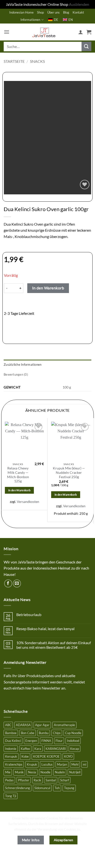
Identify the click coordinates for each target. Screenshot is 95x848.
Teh (57, 788)
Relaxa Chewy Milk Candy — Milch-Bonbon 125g (18, 474)
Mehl (74, 764)
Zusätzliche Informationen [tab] (22, 364)
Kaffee (25, 749)
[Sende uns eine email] (17, 583)
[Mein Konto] (80, 32)
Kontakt (78, 12)
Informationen (30, 20)
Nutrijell (74, 772)
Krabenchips (13, 764)
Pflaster (23, 780)
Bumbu (43, 733)
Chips (57, 733)
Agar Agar (42, 725)
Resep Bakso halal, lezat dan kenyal (45, 628)
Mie (7, 772)
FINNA (46, 741)
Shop (40, 12)
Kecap (74, 749)
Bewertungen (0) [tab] (16, 374)
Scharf (64, 780)
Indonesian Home (21, 12)
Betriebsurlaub (28, 614)
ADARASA (23, 725)
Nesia (32, 772)
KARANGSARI (56, 749)
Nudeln (60, 772)
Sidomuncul (42, 788)
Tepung (69, 788)
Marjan (62, 764)
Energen (31, 741)
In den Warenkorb (48, 288)
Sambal (51, 780)
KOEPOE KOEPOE (46, 756)
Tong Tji (10, 796)
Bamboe (11, 733)
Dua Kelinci (13, 741)
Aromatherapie (64, 725)
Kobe (25, 756)
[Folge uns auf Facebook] (8, 583)
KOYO (68, 756)
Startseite (14, 61)
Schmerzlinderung (17, 788)
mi (84, 764)
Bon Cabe (27, 733)
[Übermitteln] (86, 46)
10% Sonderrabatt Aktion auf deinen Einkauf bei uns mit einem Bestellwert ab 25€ (53, 645)
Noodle (45, 772)
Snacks (37, 61)
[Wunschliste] (84, 184)
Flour (59, 741)
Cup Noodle (73, 733)
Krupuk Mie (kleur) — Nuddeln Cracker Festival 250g (69, 472)
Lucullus (47, 764)
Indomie (10, 749)
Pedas (9, 780)
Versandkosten (28, 501)
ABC (8, 725)
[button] (7, 32)
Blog (66, 12)
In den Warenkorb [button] (19, 490)
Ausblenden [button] (79, 4)
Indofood (73, 741)
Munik (19, 772)
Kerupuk (11, 756)
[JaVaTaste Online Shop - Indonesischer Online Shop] (44, 32)
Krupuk (32, 764)
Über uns (53, 12)
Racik (37, 780)
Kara (37, 749)
